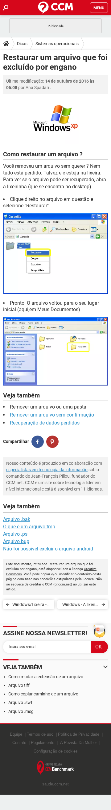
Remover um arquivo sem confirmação (52, 415)
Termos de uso (40, 734)
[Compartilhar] (37, 442)
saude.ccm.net (55, 784)
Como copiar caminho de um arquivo (43, 693)
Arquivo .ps (15, 534)
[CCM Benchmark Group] (55, 768)
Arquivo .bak (16, 519)
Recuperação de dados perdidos (45, 423)
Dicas (22, 43)
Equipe (16, 734)
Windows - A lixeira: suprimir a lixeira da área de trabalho (80, 605)
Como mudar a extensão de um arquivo (45, 676)
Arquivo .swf (20, 702)
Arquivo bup (16, 541)
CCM (48, 584)
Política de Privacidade (78, 734)
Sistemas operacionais (57, 43)
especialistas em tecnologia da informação (47, 469)
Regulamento (42, 742)
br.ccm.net (63, 584)
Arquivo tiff (19, 685)
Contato (19, 742)
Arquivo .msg (21, 711)
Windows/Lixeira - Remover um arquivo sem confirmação (29, 605)
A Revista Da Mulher (78, 742)
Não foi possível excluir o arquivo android (48, 549)
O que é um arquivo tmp (29, 527)
